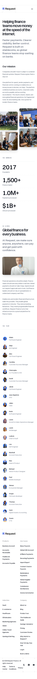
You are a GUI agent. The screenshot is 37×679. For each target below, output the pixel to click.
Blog (21, 609)
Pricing (22, 628)
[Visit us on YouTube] (34, 665)
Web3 (4, 626)
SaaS (4, 605)
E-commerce (6, 609)
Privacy (20, 668)
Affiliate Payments (26, 554)
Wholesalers (6, 617)
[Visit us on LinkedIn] (29, 665)
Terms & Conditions (12, 668)
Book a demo (24, 654)
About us (23, 605)
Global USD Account (27, 550)
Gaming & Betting (8, 636)
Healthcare (6, 613)
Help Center (4, 668)
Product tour (24, 613)
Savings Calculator (26, 624)
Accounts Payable (8, 563)
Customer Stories (26, 632)
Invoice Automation (27, 593)
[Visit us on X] (24, 665)
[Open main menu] (32, 8)
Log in (22, 650)
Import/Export (25, 562)
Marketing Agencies (9, 622)
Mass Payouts (25, 546)
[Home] (9, 9)
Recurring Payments (27, 558)
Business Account (8, 546)
